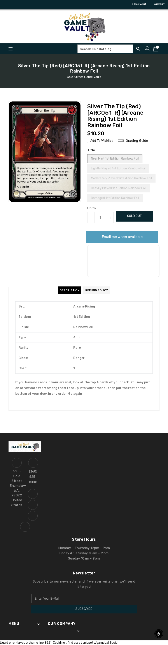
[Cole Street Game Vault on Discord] (23, 4)
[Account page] (147, 48)
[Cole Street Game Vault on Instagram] (15, 4)
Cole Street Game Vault (84, 77)
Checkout (139, 4)
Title (91, 150)
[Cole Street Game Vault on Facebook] (7, 4)
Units (91, 208)
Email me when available (122, 237)
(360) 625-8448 (33, 476)
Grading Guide (137, 141)
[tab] (69, 290)
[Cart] (156, 48)
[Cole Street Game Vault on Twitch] (32, 4)
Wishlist (159, 4)
